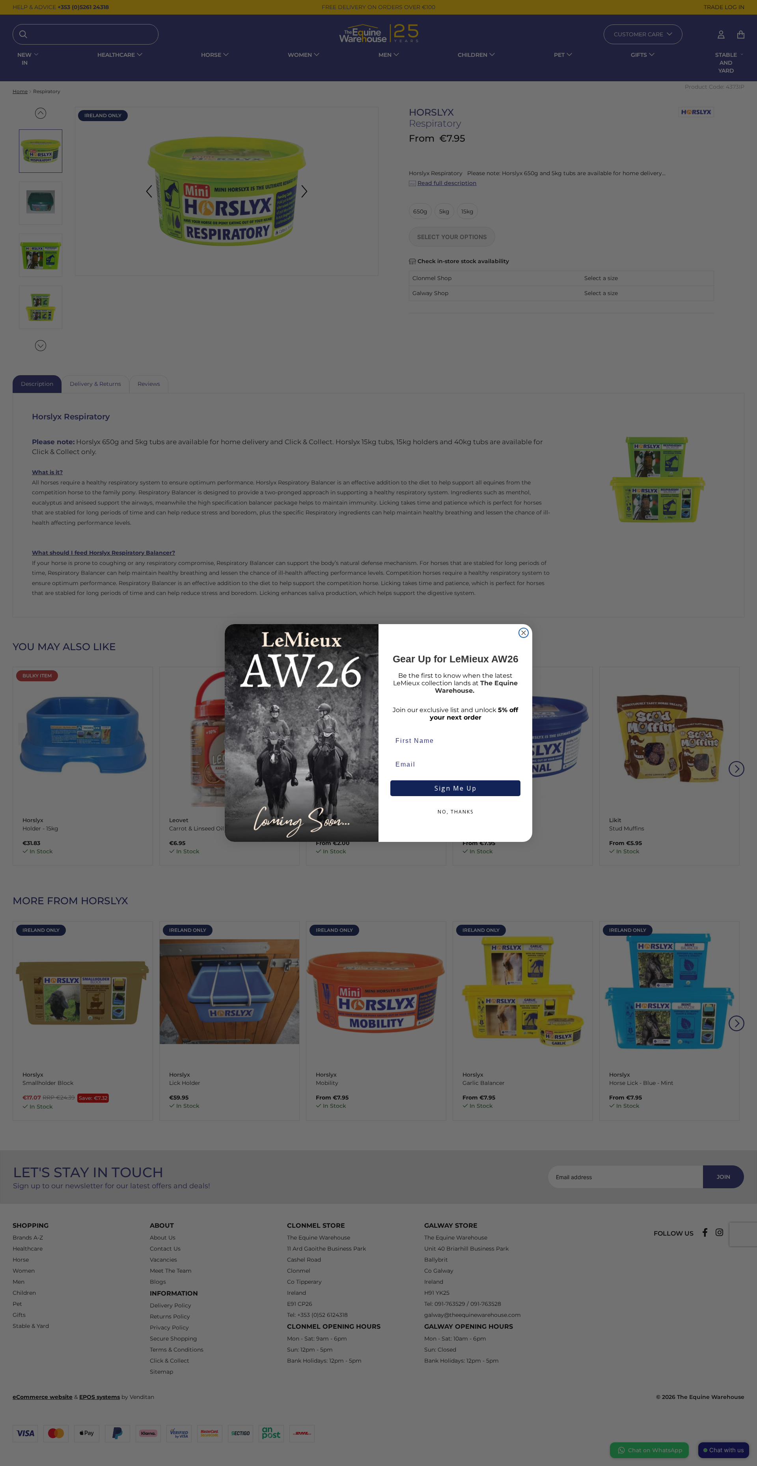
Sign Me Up (455, 788)
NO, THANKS (456, 811)
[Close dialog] (523, 633)
